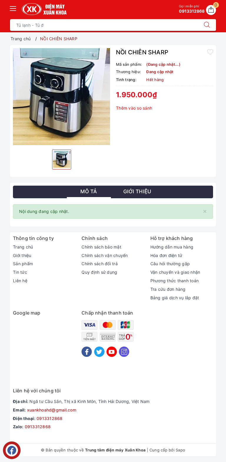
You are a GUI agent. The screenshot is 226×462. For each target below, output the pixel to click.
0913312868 (49, 418)
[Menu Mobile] (13, 7)
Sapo (180, 450)
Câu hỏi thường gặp (170, 263)
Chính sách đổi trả (100, 263)
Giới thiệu (22, 255)
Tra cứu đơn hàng (168, 289)
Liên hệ (20, 280)
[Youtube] (112, 352)
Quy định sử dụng (99, 272)
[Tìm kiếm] (207, 25)
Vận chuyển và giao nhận (175, 272)
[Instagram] (124, 352)
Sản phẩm (23, 263)
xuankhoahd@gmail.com (51, 409)
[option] (61, 96)
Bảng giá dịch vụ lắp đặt (174, 297)
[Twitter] (99, 352)
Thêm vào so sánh (134, 107)
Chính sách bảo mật (101, 246)
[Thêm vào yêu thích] (210, 51)
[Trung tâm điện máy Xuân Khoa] (44, 9)
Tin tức (20, 272)
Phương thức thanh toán (174, 280)
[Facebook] (87, 352)
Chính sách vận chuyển (105, 255)
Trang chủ (23, 246)
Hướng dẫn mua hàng (172, 246)
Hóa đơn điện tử (166, 255)
